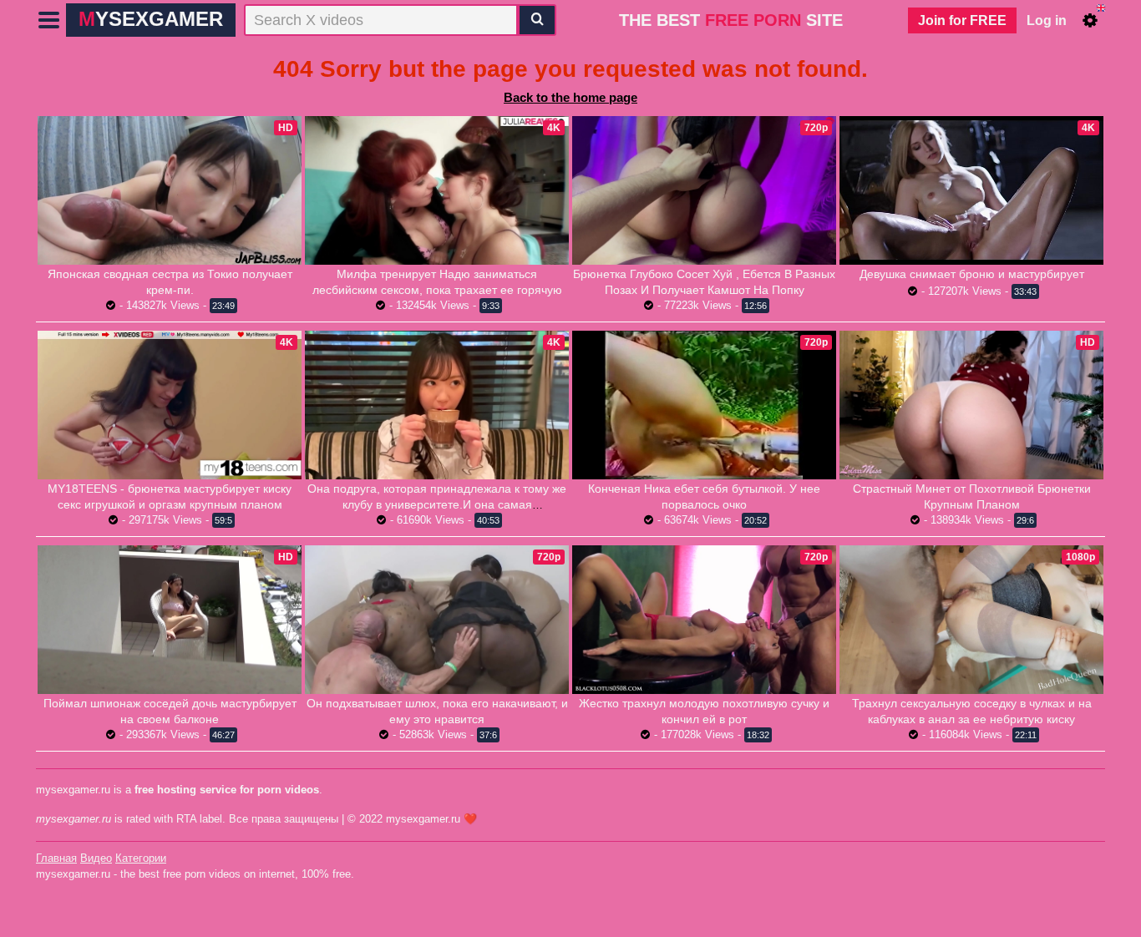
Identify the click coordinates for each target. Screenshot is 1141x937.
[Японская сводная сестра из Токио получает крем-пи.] (170, 190)
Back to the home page (570, 97)
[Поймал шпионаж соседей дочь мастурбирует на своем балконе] (170, 619)
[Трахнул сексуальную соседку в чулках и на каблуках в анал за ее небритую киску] (971, 619)
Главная (56, 858)
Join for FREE (962, 20)
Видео (96, 858)
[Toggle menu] (49, 20)
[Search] (537, 20)
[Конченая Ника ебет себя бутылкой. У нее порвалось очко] (704, 405)
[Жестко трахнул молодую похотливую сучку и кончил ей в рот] (704, 619)
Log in (1047, 20)
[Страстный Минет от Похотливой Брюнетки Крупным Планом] (971, 405)
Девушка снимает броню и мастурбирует (972, 274)
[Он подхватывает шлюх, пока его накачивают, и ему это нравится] (437, 619)
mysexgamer (151, 19)
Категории (140, 858)
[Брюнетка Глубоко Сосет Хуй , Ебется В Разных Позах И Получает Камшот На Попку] (704, 190)
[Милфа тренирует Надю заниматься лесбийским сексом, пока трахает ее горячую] (437, 190)
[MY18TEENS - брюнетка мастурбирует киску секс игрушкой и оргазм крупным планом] (170, 405)
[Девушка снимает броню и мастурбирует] (971, 190)
